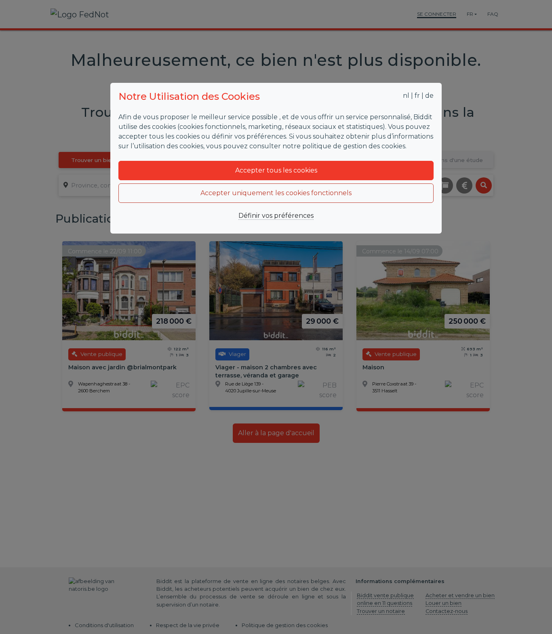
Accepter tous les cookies (276, 170)
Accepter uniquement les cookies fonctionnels (276, 193)
